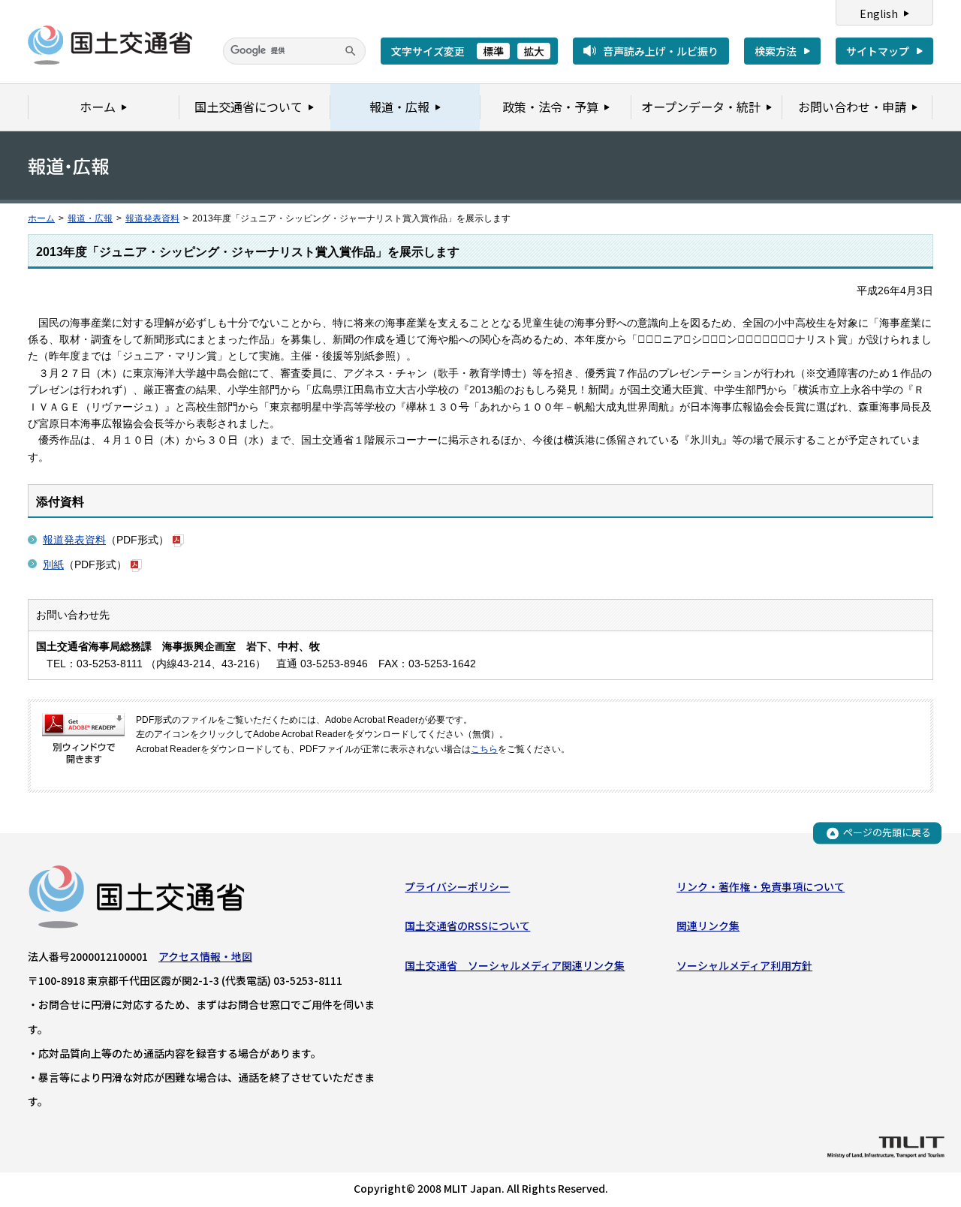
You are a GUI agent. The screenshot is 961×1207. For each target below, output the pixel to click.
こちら (484, 749)
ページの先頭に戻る (887, 833)
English (879, 13)
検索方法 (776, 51)
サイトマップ (877, 51)
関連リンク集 (708, 925)
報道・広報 (90, 218)
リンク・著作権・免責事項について (760, 886)
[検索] (351, 51)
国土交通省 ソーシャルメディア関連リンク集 (515, 965)
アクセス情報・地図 (205, 956)
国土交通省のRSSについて (467, 925)
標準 (493, 51)
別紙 (53, 564)
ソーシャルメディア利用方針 (744, 965)
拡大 (533, 51)
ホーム (41, 218)
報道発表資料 (152, 218)
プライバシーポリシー (457, 886)
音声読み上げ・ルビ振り (660, 51)
